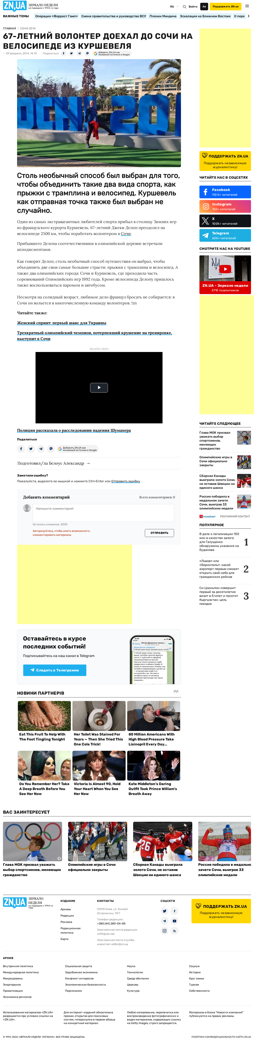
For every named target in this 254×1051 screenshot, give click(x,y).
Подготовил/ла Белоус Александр (50, 463)
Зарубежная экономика (81, 972)
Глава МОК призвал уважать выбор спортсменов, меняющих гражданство (214, 440)
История (195, 972)
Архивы (66, 909)
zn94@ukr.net (105, 934)
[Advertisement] (74, 584)
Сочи (126, 233)
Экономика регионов (17, 997)
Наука (131, 966)
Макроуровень (13, 978)
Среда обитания (138, 978)
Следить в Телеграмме (57, 670)
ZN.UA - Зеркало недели (225, 285)
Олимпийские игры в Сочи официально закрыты (215, 461)
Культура (133, 991)
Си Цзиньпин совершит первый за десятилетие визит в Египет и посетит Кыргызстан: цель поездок (218, 596)
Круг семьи (196, 978)
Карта (64, 939)
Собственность (199, 991)
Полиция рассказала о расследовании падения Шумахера (74, 430)
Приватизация (13, 991)
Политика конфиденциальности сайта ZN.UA (221, 1037)
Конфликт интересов (79, 978)
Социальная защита (78, 966)
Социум (194, 966)
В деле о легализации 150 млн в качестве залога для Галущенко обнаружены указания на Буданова (219, 542)
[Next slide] (248, 16)
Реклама (66, 922)
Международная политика (21, 972)
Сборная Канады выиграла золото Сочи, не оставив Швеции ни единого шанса (217, 482)
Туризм (194, 984)
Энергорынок (12, 984)
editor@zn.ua (119, 944)
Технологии (135, 972)
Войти (193, 6)
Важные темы (16, 16)
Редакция (67, 915)
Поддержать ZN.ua (226, 6)
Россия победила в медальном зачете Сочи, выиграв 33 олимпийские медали (216, 502)
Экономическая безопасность (85, 984)
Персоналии (73, 991)
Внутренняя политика (18, 966)
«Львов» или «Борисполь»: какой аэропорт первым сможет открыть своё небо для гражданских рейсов (219, 569)
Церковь (132, 984)
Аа (204, 6)
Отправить (159, 533)
